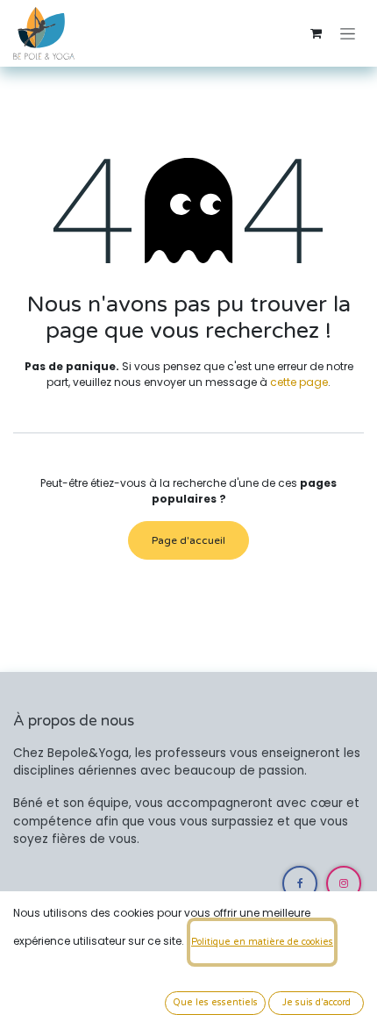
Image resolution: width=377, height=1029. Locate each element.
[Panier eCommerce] (315, 33)
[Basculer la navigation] (347, 33)
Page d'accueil (188, 540)
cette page (299, 382)
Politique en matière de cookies (262, 941)
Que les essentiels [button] (215, 1002)
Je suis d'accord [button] (316, 1002)
